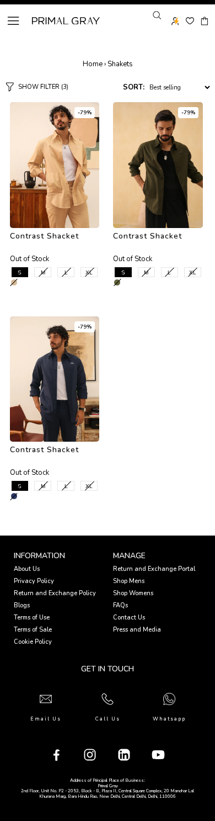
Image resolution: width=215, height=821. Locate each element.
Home (93, 64)
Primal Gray (66, 21)
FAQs (120, 605)
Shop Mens (128, 581)
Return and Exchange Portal (154, 569)
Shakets (120, 64)
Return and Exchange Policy (55, 593)
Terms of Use (32, 617)
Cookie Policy (33, 642)
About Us (27, 569)
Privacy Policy (34, 581)
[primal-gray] (190, 21)
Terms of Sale (33, 630)
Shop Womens (133, 593)
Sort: (133, 87)
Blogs (22, 605)
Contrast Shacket (44, 236)
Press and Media (137, 630)
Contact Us (129, 617)
